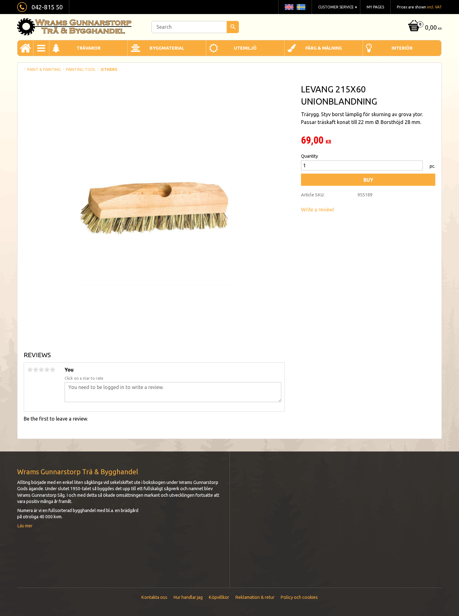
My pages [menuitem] (375, 7)
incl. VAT (434, 7)
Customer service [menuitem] (336, 7)
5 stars (52, 369)
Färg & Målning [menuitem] (323, 48)
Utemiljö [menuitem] (245, 48)
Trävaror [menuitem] (88, 48)
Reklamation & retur (254, 597)
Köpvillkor (219, 597)
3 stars (41, 369)
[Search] (233, 27)
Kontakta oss (154, 597)
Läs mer (24, 525)
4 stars (47, 369)
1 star (30, 369)
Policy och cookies (299, 597)
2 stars (35, 369)
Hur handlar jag (188, 597)
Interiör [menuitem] (402, 48)
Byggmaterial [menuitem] (167, 48)
